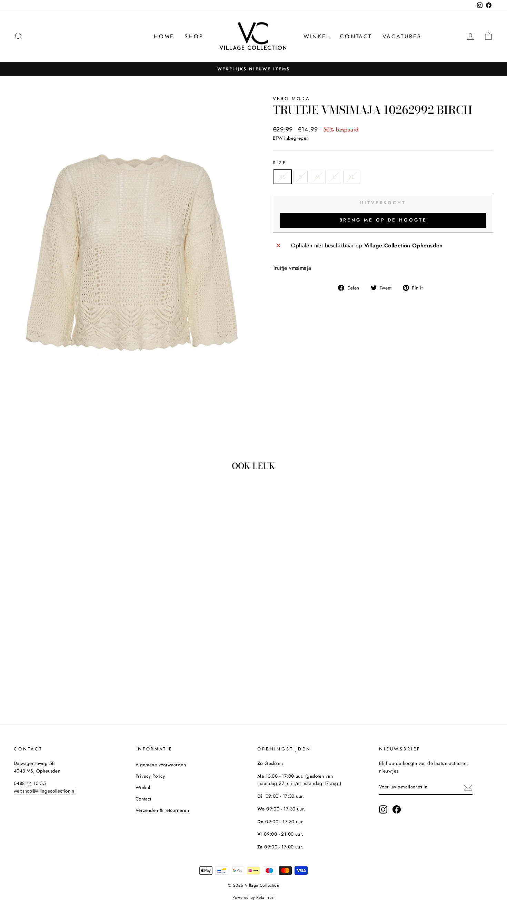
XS (282, 177)
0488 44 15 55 (30, 783)
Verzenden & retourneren (162, 810)
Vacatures (402, 36)
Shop (194, 36)
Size (279, 162)
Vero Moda (291, 98)
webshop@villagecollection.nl (45, 790)
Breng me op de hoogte (383, 220)
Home (164, 36)
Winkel (317, 36)
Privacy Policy (150, 776)
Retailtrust (265, 897)
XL (352, 177)
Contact (356, 36)
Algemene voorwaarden (161, 764)
